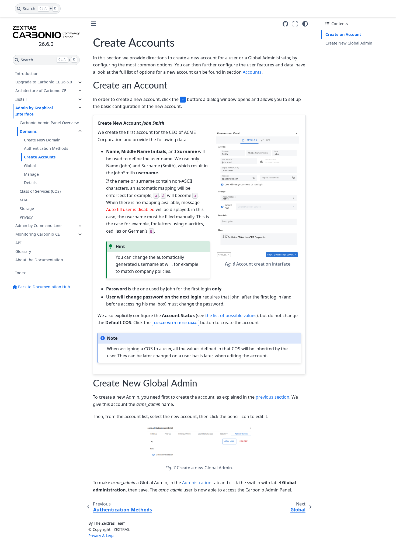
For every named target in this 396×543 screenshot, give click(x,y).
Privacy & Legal (102, 535)
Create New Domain (42, 139)
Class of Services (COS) (40, 191)
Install (21, 99)
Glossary (23, 251)
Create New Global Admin (348, 43)
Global (30, 165)
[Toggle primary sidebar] (94, 23)
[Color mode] (305, 23)
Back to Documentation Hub (43, 286)
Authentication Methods (46, 148)
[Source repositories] (285, 23)
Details (30, 182)
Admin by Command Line (38, 225)
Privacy (26, 217)
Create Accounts (39, 157)
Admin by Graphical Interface (34, 111)
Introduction (27, 73)
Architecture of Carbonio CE (40, 90)
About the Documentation (39, 260)
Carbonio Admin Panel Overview (49, 122)
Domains (28, 131)
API (18, 242)
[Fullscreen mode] (295, 23)
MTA (23, 199)
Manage (31, 174)
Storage (27, 208)
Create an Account (343, 34)
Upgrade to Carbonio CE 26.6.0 (43, 82)
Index (20, 273)
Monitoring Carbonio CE (37, 234)
